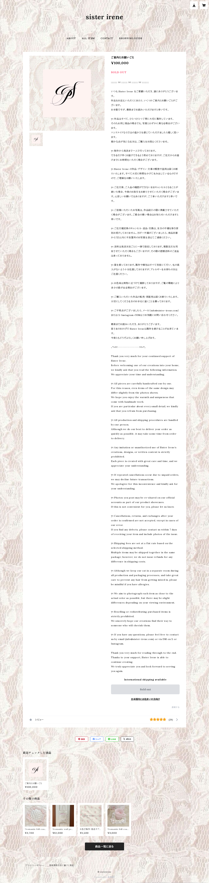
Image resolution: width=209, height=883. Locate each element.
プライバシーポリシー (34, 865)
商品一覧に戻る (104, 846)
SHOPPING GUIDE (130, 38)
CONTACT (107, 38)
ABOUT (71, 38)
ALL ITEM (88, 38)
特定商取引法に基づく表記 (61, 865)
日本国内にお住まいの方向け (145, 699)
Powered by (100, 877)
